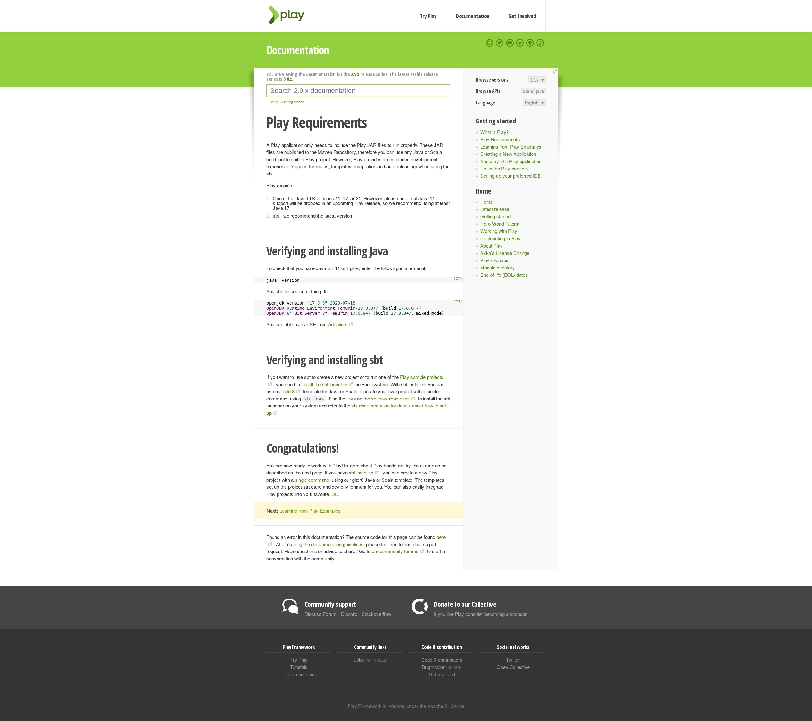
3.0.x (534, 79)
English (532, 102)
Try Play (428, 16)
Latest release (494, 209)
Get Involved (522, 16)
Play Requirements (500, 139)
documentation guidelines (337, 544)
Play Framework (290, 15)
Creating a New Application (508, 153)
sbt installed (361, 472)
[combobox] (358, 90)
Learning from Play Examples (510, 146)
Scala (528, 91)
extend (556, 71)
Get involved (442, 674)
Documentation (472, 16)
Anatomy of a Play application (510, 161)
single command (312, 479)
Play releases (494, 260)
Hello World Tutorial (500, 223)
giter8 (289, 391)
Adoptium (338, 324)
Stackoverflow (376, 614)
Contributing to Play (500, 238)
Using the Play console (504, 168)
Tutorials (299, 667)
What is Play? (494, 132)
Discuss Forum (320, 614)
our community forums (395, 551)
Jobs (370, 659)
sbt (276, 215)
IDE (334, 494)
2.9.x (355, 74)
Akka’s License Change (504, 252)
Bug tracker (442, 667)
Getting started (495, 216)
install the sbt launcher (324, 384)
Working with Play (498, 231)
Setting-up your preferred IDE (510, 175)
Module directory (497, 267)
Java (540, 91)
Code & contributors (441, 659)
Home (486, 201)
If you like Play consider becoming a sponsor (480, 614)
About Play (491, 245)
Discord (349, 614)
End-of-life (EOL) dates (504, 274)
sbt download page (390, 398)
